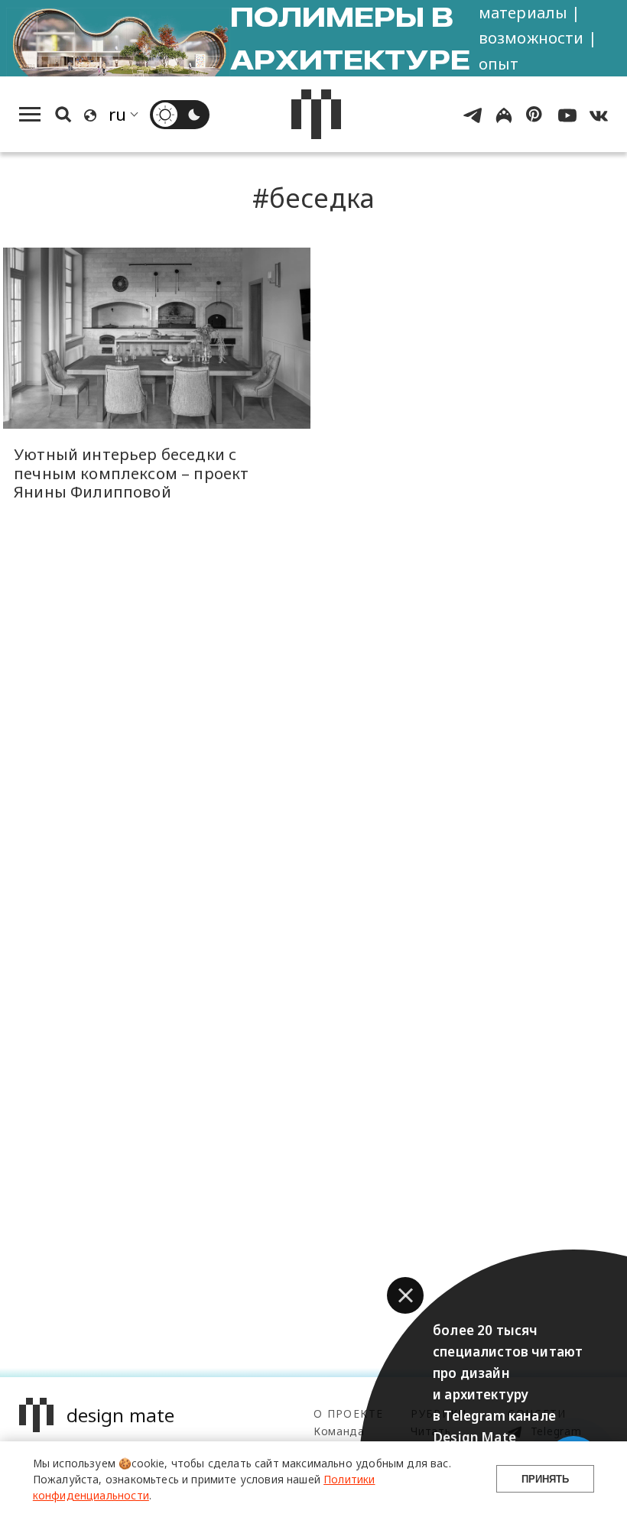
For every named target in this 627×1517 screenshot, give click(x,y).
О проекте (348, 1413)
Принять (545, 1479)
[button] (405, 1295)
